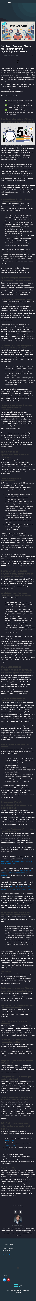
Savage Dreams (7, 1259)
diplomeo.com (10, 1145)
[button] (32, 55)
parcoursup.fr (9, 1140)
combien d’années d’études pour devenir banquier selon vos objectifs (16, 873)
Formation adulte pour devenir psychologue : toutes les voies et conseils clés (16, 861)
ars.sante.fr (8, 1150)
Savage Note (7, 1254)
